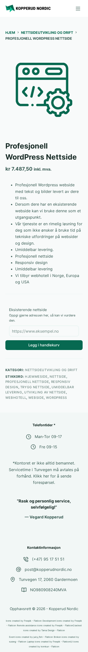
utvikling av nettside (45, 392)
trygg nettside (35, 387)
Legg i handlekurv (44, 345)
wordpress (56, 398)
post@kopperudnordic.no (48, 569)
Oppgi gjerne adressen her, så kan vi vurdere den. (42, 317)
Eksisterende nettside (28, 309)
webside (36, 398)
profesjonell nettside (27, 382)
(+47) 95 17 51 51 (48, 559)
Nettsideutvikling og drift (51, 370)
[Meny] (78, 8)
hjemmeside (36, 376)
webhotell (15, 398)
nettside (58, 376)
